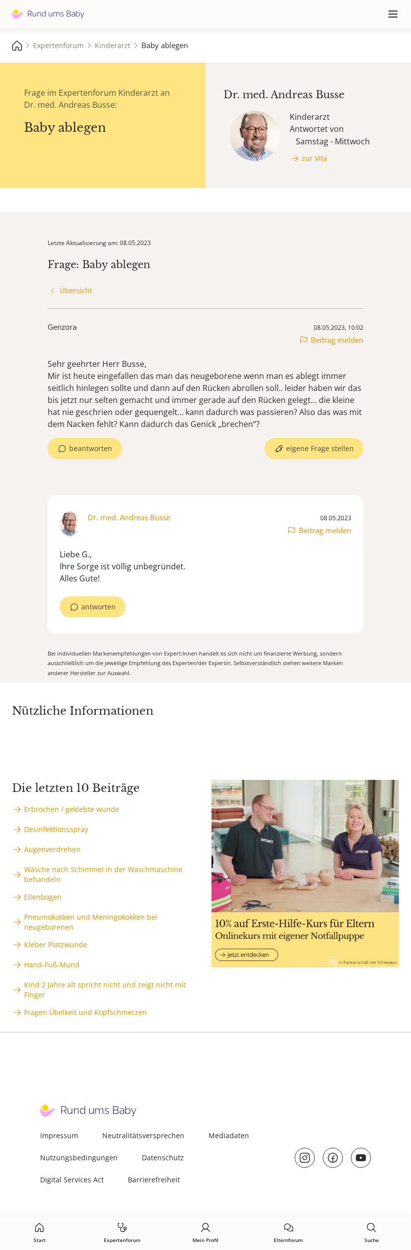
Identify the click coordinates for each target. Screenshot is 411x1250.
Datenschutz (163, 1157)
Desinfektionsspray (56, 829)
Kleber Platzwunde (55, 944)
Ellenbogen (43, 897)
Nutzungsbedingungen (79, 1157)
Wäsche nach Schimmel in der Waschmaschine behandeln (103, 874)
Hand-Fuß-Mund (52, 964)
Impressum (59, 1135)
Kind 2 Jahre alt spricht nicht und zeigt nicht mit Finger (105, 989)
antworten (98, 606)
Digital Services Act (72, 1179)
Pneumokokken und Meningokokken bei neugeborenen (90, 922)
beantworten (90, 448)
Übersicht (76, 290)
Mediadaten (229, 1135)
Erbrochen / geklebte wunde (71, 809)
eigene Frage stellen (320, 448)
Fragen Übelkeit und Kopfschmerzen (85, 1012)
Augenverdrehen (52, 849)
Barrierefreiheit (154, 1179)
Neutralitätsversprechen (143, 1135)
